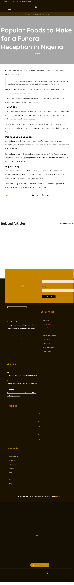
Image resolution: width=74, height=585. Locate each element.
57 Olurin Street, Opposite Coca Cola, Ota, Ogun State (22, 383)
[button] (33, 195)
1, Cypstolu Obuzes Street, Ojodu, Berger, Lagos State (22, 375)
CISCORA (57, 496)
